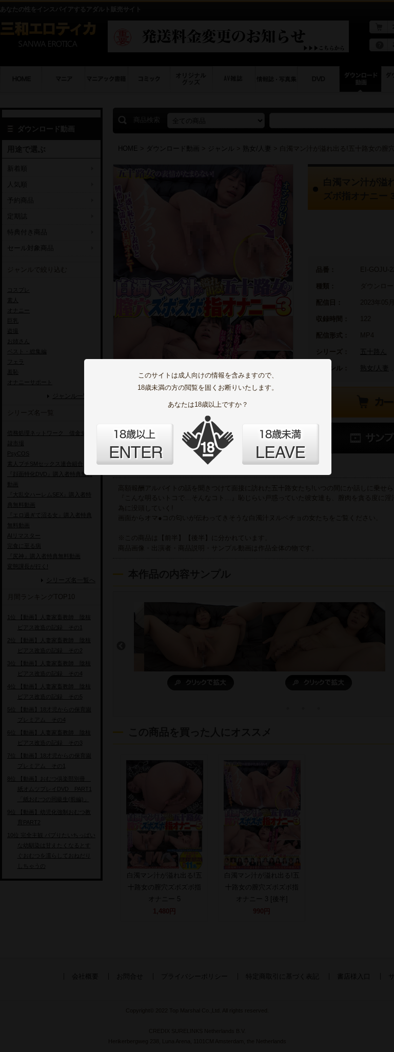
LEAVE (280, 444)
